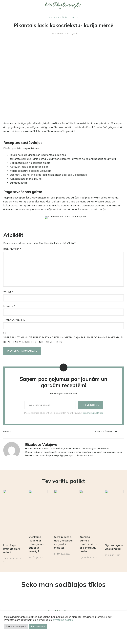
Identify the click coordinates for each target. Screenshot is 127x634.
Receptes (53, 17)
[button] (2, 5)
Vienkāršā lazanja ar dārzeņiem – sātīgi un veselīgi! (36, 544)
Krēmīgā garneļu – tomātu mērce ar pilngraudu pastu (88, 544)
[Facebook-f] (69, 602)
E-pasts (9, 306)
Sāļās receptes (69, 17)
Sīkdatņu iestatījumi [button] (16, 626)
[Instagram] (58, 602)
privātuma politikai (93, 412)
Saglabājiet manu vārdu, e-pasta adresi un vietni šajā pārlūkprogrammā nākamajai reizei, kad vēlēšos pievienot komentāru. (63, 339)
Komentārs (12, 249)
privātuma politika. (63, 619)
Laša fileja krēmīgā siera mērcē (11, 548)
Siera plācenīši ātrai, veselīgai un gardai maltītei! (63, 542)
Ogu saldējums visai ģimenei (114, 546)
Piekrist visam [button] (38, 626)
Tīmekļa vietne (14, 320)
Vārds (8, 292)
